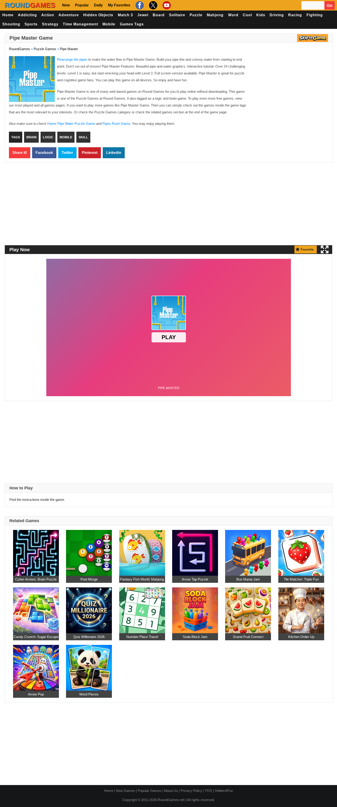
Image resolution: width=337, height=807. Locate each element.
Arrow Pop (36, 694)
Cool (247, 15)
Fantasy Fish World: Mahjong (142, 579)
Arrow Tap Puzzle (195, 579)
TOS (208, 791)
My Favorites (119, 5)
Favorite (307, 249)
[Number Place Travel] (142, 608)
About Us (171, 791)
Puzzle (196, 15)
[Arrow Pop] (36, 665)
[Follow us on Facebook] (139, 5)
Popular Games (149, 791)
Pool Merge (89, 579)
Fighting (315, 15)
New (66, 5)
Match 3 (125, 15)
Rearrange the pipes (72, 59)
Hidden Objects (98, 15)
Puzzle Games (45, 49)
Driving (277, 15)
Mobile (108, 24)
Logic (48, 137)
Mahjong (215, 15)
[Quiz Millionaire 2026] (89, 608)
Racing (295, 15)
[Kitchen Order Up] (301, 608)
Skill (83, 137)
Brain (31, 137)
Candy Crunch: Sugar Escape (36, 637)
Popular (82, 5)
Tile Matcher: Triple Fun (301, 579)
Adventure (68, 15)
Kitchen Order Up (301, 637)
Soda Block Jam (195, 637)
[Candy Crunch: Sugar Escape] (36, 608)
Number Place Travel (142, 637)
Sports (31, 24)
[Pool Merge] (89, 550)
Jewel (142, 15)
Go (329, 5)
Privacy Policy (191, 791)
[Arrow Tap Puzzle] (195, 550)
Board (159, 15)
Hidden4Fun (224, 791)
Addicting (27, 15)
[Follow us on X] (152, 5)
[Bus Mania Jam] (248, 550)
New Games (125, 791)
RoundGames (19, 49)
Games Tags (132, 24)
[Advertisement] (290, 89)
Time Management (80, 24)
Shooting (11, 24)
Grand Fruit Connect (248, 637)
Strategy (50, 24)
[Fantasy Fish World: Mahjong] (142, 550)
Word (233, 15)
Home (8, 15)
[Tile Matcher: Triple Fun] (301, 550)
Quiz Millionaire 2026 (89, 637)
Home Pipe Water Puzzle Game (71, 123)
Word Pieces (89, 694)
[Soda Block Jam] (195, 608)
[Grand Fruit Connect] (248, 608)
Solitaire (177, 15)
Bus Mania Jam (248, 579)
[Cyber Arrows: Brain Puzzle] (36, 550)
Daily (98, 5)
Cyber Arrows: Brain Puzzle (36, 579)
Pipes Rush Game (116, 123)
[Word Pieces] (89, 665)
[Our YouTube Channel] (166, 5)
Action (47, 15)
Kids (260, 15)
